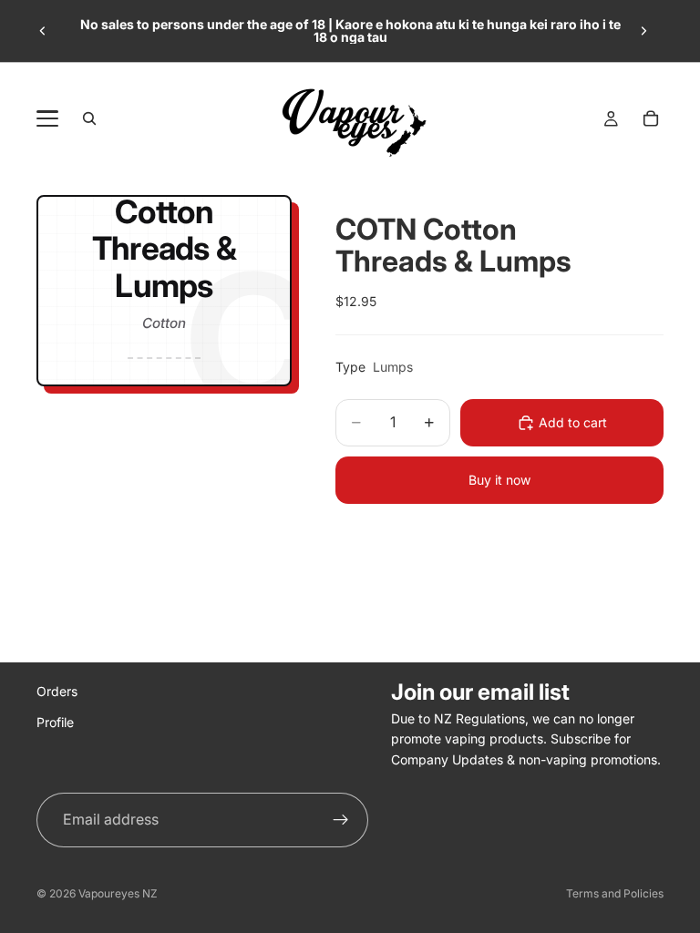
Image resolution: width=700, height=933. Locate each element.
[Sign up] (341, 820)
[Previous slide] (43, 31)
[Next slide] (643, 31)
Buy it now (499, 479)
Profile (55, 722)
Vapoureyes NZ (118, 893)
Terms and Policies (615, 893)
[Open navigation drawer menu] (47, 118)
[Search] (89, 118)
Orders (56, 691)
